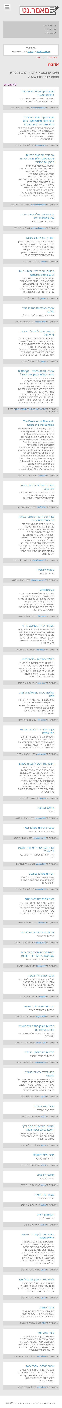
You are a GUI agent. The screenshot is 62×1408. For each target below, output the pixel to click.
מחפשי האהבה (46, 808)
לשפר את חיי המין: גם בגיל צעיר (36, 1279)
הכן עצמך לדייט (45, 1214)
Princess (42, 720)
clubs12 (42, 475)
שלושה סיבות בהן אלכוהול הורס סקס (36, 694)
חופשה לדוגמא (45, 1175)
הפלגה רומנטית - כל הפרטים (38, 659)
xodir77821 (41, 864)
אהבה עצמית (47, 1307)
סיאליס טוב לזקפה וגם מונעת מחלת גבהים (38, 1236)
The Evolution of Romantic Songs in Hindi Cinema (38, 423)
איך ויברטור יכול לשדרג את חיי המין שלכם (37, 731)
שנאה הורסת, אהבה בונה (40, 1366)
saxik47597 (41, 1042)
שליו (44, 1323)
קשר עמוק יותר (46, 1332)
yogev (43, 298)
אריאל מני (41, 507)
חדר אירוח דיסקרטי (43, 1155)
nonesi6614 (40, 889)
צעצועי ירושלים (46, 570)
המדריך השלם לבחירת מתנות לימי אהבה (37, 487)
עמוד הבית (52, 57)
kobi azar (42, 683)
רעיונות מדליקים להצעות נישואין (36, 763)
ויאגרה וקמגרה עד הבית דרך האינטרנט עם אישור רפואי (38, 1128)
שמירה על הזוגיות (44, 1194)
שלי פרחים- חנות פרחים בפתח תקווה (30, 409)
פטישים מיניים (47, 589)
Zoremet (42, 616)
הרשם (30, 51)
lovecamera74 (39, 838)
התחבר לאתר (43, 51)
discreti (42, 996)
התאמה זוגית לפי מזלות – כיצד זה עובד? (37, 333)
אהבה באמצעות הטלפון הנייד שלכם (38, 310)
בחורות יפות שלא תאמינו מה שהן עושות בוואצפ (38, 216)
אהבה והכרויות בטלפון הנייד (39, 827)
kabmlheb (41, 1356)
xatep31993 (40, 322)
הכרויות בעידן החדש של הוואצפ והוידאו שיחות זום (36, 1028)
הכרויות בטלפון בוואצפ (41, 873)
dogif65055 (41, 1016)
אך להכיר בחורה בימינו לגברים (37, 932)
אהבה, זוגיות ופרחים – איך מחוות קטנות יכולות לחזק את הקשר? (36, 372)
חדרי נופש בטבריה (44, 1106)
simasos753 (40, 818)
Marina (42, 798)
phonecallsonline (38, 108)
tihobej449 (41, 966)
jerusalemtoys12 (38, 580)
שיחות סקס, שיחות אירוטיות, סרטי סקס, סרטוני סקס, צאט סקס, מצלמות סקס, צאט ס (38, 121)
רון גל (43, 1096)
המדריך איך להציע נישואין (40, 237)
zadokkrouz (41, 649)
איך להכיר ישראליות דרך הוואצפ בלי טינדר (36, 849)
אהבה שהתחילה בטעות (41, 975)
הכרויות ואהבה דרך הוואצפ (39, 1006)
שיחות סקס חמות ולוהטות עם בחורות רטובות (38, 93)
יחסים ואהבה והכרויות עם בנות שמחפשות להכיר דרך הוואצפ (37, 954)
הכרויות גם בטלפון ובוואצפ (39, 1052)
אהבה (37, 57)
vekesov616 (40, 1062)
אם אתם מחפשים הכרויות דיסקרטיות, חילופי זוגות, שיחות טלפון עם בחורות (37, 159)
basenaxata (40, 145)
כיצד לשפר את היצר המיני (39, 899)
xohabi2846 (40, 942)
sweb (43, 261)
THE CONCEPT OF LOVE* (38, 626)
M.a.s (43, 1116)
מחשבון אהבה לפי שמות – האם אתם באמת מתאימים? (36, 273)
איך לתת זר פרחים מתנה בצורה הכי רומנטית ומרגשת (36, 518)
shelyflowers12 (39, 560)
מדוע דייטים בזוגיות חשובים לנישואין (39, 1074)
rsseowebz (41, 754)
